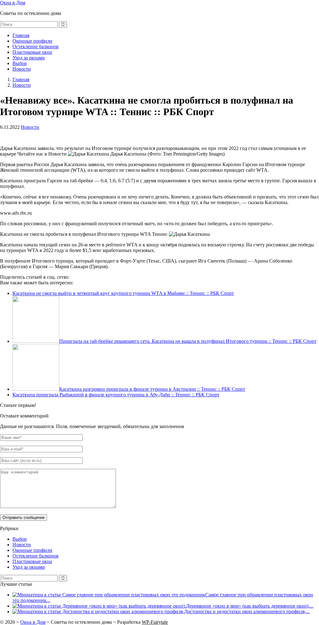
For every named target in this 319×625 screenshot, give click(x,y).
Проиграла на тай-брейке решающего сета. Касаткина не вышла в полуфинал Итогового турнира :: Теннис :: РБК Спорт (188, 341)
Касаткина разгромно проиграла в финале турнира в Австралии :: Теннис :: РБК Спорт (152, 389)
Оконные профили (32, 41)
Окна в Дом (12, 2)
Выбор (19, 63)
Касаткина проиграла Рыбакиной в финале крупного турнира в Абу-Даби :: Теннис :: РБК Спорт (115, 394)
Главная (20, 35)
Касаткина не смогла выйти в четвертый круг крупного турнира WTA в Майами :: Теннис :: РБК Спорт (123, 293)
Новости (21, 69)
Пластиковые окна (32, 52)
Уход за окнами (28, 57)
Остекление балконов (35, 46)
